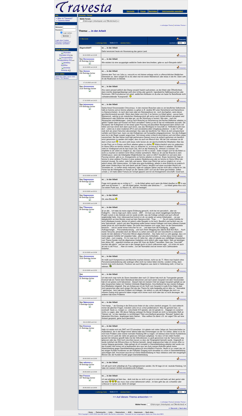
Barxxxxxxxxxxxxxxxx (88, 276)
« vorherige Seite (101, 43)
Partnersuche (101, 412)
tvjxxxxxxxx (88, 104)
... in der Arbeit (97, 31)
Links (111, 412)
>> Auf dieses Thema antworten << (132, 397)
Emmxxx (87, 326)
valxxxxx (87, 362)
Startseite (130, 11)
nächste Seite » (125, 43)
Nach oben (183, 408)
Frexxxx (86, 376)
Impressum (138, 412)
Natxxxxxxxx (88, 302)
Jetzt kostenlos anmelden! (172, 11)
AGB (129, 412)
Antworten (182, 56)
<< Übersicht (173, 408)
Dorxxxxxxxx (88, 59)
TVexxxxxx (87, 207)
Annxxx (86, 71)
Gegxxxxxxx (88, 179)
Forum (143, 11)
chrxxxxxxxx (88, 86)
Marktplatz (153, 11)
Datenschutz (120, 412)
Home (91, 412)
